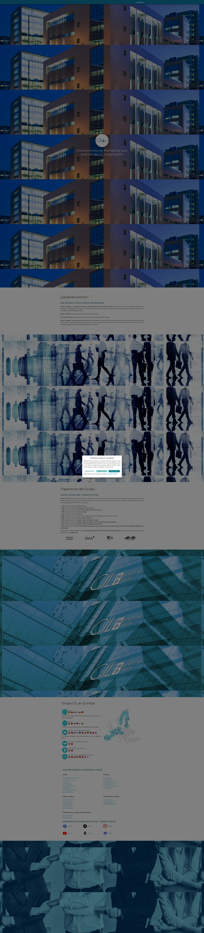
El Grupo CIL (140, 2)
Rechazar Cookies (89, 471)
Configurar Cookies (101, 471)
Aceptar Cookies (114, 471)
